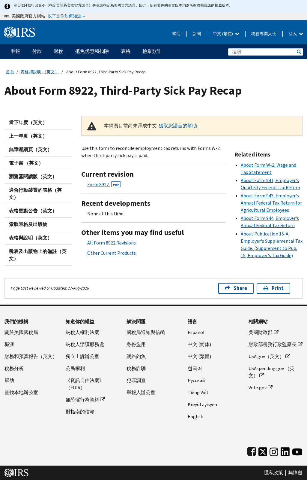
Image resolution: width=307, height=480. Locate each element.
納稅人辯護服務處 (85, 344)
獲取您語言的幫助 (178, 126)
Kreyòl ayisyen (202, 404)
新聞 (196, 34)
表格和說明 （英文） (39, 72)
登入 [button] (293, 34)
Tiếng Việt (198, 392)
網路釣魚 (136, 356)
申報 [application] (15, 51)
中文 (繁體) (223, 34)
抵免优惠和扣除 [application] (92, 51)
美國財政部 (261, 332)
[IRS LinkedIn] (285, 450)
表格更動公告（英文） (33, 211)
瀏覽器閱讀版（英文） (33, 176)
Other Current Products (111, 253)
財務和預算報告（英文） (30, 356)
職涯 (9, 344)
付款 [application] (37, 51)
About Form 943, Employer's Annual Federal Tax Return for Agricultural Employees (271, 203)
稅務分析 (14, 368)
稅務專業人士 (263, 34)
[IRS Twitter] (262, 450)
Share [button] (240, 288)
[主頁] (19, 30)
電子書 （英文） (26, 163)
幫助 (176, 34)
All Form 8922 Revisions (111, 243)
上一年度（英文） (28, 136)
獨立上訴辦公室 (82, 356)
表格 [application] (125, 51)
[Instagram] (274, 450)
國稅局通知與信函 (146, 332)
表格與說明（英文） (30, 238)
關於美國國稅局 (21, 332)
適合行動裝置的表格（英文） (35, 193)
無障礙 (295, 473)
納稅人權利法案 (82, 332)
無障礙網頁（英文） (30, 149)
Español (196, 332)
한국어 (195, 368)
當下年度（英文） (28, 122)
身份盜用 (136, 344)
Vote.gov (258, 387)
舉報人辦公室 (141, 392)
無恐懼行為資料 (82, 399)
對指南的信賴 (80, 412)
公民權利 (75, 368)
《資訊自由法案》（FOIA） (85, 384)
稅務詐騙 (136, 368)
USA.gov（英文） (266, 356)
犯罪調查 (136, 380)
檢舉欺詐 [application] (152, 51)
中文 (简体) (199, 344)
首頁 (10, 72)
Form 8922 (103, 184)
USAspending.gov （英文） (271, 372)
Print (278, 288)
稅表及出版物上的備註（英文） (38, 255)
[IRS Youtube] (297, 450)
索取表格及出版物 (28, 224)
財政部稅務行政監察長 (273, 344)
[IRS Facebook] (251, 450)
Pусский (196, 380)
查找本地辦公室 (21, 392)
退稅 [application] (58, 51)
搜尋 (299, 52)
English (195, 416)
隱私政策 (273, 473)
